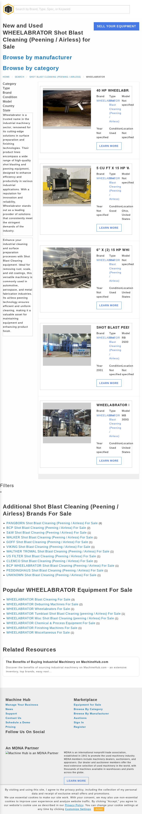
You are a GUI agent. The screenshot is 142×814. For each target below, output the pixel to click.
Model (125, 100)
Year (100, 133)
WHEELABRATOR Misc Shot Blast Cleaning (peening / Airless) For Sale (60, 618)
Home (6, 77)
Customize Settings (78, 809)
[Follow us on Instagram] (15, 737)
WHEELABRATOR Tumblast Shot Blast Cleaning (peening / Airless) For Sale (63, 613)
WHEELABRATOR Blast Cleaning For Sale (38, 599)
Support (11, 713)
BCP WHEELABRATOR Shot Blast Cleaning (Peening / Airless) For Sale (60, 565)
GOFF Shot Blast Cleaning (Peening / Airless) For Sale (47, 542)
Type (112, 109)
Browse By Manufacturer (91, 713)
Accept (99, 809)
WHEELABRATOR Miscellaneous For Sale (38, 632)
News (9, 709)
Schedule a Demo (18, 722)
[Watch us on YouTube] (22, 737)
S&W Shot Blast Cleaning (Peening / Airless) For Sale (46, 532)
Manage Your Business (22, 704)
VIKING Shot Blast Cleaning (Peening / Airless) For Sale (48, 546)
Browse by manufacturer (37, 57)
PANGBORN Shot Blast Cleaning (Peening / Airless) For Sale (52, 523)
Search (19, 77)
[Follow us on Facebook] (9, 737)
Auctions (80, 717)
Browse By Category (88, 709)
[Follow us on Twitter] (29, 737)
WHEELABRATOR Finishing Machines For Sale (41, 627)
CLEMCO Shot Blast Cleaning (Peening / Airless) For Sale (49, 561)
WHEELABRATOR (108, 100)
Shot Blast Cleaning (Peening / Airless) (55, 77)
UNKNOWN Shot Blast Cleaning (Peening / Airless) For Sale (51, 575)
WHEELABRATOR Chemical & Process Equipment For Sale (50, 623)
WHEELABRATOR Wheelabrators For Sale (38, 608)
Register (80, 726)
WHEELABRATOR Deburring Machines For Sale (42, 604)
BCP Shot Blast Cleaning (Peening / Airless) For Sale (46, 527)
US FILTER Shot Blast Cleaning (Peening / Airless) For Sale (51, 556)
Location (125, 133)
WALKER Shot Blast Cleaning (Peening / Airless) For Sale (49, 537)
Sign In (79, 722)
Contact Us (13, 717)
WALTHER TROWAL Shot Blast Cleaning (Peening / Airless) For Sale (57, 551)
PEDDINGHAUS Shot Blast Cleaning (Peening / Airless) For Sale (55, 570)
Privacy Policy (74, 805)
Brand (100, 98)
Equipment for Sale (87, 704)
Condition (112, 130)
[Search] (125, 9)
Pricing (11, 726)
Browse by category (31, 68)
